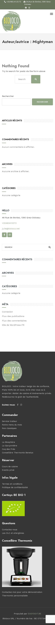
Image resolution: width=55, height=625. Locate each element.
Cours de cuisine (10, 466)
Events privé (8, 470)
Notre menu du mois (12, 425)
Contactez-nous (9, 529)
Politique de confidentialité (15, 487)
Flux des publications (13, 316)
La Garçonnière (9, 445)
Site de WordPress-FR (13, 325)
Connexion (7, 311)
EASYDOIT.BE (34, 613)
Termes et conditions (12, 484)
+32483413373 (9, 223)
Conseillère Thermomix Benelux (17, 452)
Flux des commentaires (14, 320)
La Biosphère (8, 442)
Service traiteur (9, 421)
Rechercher (8, 96)
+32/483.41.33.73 (13, 2)
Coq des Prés (8, 449)
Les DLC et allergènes (13, 533)
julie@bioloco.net (11, 228)
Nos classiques (9, 428)
